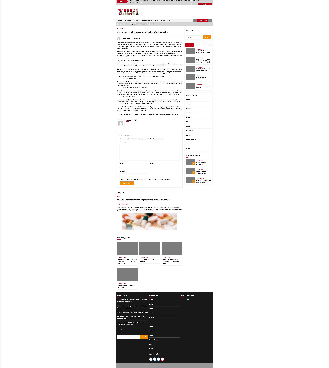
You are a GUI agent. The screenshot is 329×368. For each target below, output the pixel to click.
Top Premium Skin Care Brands (149, 260)
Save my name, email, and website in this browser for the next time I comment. (146, 179)
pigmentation (168, 114)
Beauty (188, 99)
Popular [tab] (189, 45)
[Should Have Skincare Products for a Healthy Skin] (172, 248)
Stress (163, 20)
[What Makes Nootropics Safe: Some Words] (190, 86)
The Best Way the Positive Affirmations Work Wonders (203, 51)
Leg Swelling (136, 20)
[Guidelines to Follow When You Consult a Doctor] (190, 69)
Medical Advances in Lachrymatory (201, 78)
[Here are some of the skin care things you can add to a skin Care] (127, 248)
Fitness (169, 20)
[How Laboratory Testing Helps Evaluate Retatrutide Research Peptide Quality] (190, 171)
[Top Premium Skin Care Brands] (149, 248)
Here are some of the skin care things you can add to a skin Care (127, 261)
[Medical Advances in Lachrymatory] (190, 77)
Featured (189, 117)
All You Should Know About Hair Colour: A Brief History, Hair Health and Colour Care (203, 61)
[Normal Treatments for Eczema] (127, 274)
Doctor (188, 108)
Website (122, 171)
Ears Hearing (127, 20)
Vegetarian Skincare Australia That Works (142, 32)
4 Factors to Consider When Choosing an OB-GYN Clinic (203, 181)
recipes (177, 114)
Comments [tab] (208, 45)
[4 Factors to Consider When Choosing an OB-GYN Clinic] (190, 180)
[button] (195, 20)
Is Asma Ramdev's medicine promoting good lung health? (143, 200)
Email (152, 163)
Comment (123, 142)
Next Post (120, 192)
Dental (188, 104)
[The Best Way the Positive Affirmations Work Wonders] (190, 51)
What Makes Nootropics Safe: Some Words (203, 86)
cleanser (143, 114)
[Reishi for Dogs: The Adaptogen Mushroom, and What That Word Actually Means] (190, 162)
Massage (188, 135)
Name (122, 163)
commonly (151, 114)
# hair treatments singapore (136, 2)
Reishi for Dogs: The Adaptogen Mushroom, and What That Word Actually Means (203, 163)
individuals (159, 114)
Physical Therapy (147, 20)
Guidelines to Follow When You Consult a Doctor (203, 69)
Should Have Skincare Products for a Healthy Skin (170, 261)
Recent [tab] (198, 45)
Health (120, 20)
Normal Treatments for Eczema (126, 286)
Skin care (156, 20)
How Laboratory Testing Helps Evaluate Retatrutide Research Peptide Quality (203, 172)
